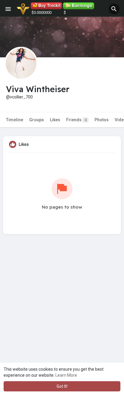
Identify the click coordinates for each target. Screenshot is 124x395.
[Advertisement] (62, 316)
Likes (55, 119)
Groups (36, 119)
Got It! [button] (62, 386)
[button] (114, 9)
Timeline (14, 119)
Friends (76, 119)
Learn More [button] (66, 375)
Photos (102, 119)
